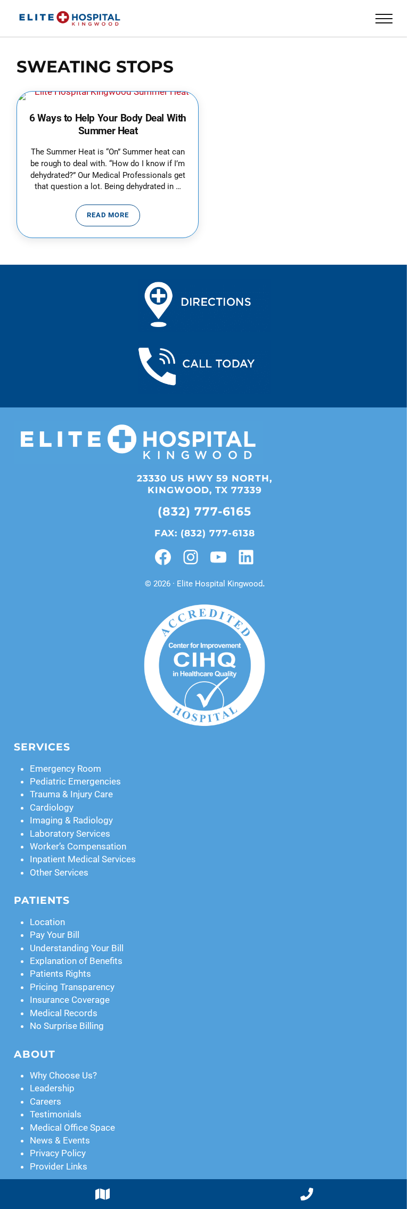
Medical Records (63, 1013)
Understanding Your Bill (77, 948)
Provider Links (58, 1166)
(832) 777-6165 (204, 511)
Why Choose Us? (63, 1075)
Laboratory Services (70, 833)
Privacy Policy (58, 1153)
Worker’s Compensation (78, 846)
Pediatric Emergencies (75, 781)
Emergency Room (65, 768)
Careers (45, 1101)
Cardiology (51, 807)
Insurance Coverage (70, 999)
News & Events (60, 1140)
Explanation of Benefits (76, 960)
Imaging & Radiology (71, 820)
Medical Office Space (72, 1127)
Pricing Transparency (72, 987)
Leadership (52, 1088)
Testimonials (55, 1114)
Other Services (59, 872)
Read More (113, 217)
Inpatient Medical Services (83, 859)
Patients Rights (60, 973)
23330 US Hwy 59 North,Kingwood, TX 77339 (204, 483)
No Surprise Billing (67, 1025)
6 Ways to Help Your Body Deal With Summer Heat (107, 124)
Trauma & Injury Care (71, 794)
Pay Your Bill (54, 934)
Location (47, 922)
